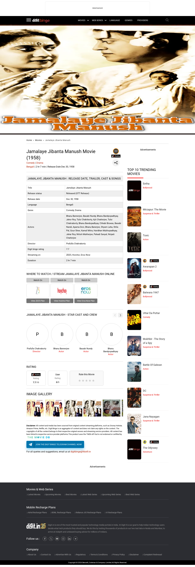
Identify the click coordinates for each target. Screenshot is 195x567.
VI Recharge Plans (113, 512)
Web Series (97, 20)
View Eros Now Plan (86, 301)
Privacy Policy (118, 554)
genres (128, 20)
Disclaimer (134, 554)
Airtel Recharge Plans (37, 512)
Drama (39, 162)
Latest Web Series (89, 494)
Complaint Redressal (152, 554)
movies (81, 20)
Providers (142, 20)
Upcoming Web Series (111, 494)
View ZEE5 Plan (38, 301)
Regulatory (81, 554)
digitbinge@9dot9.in (81, 451)
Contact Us (46, 554)
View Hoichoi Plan (62, 301)
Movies (38, 140)
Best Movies (71, 494)
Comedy (30, 162)
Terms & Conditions (99, 554)
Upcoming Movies (53, 494)
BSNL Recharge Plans (61, 512)
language (114, 20)
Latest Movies (34, 494)
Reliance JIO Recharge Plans (88, 512)
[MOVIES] (88, 20)
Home (29, 140)
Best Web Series (132, 494)
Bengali (30, 166)
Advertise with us (63, 554)
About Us (32, 554)
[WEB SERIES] (105, 20)
